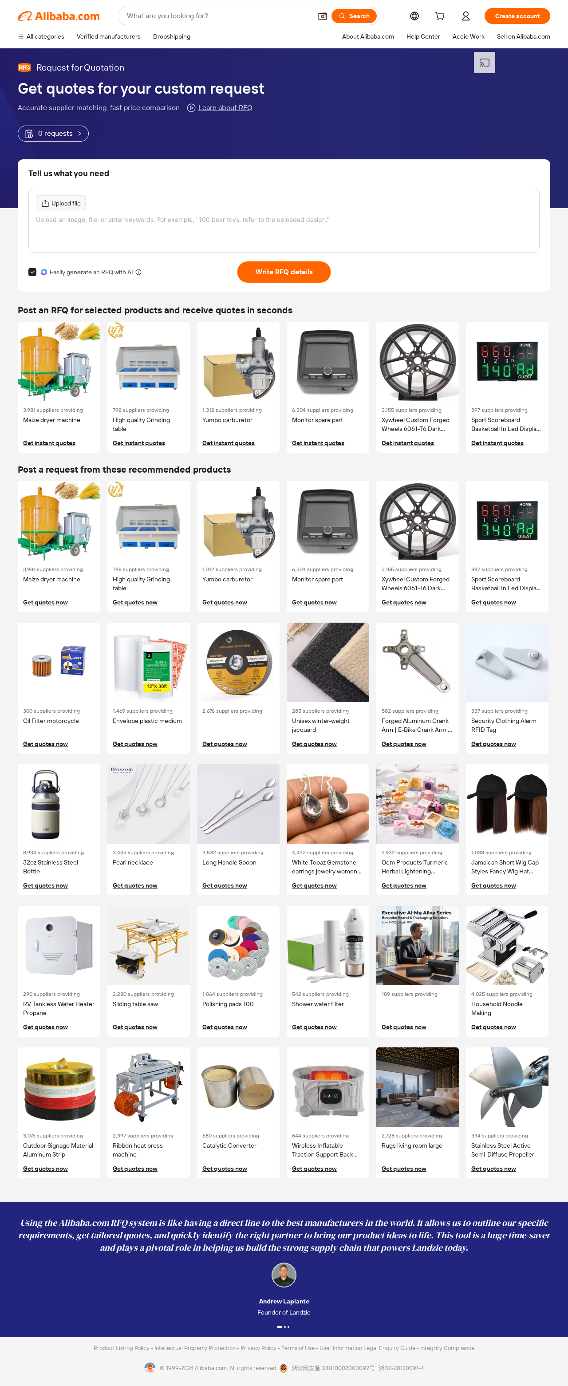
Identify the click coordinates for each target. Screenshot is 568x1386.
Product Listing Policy (122, 1348)
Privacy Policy (259, 1348)
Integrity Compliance (447, 1348)
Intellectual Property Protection (195, 1348)
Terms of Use (298, 1348)
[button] (322, 16)
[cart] (441, 17)
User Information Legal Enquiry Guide (367, 1348)
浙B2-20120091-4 (401, 1368)
